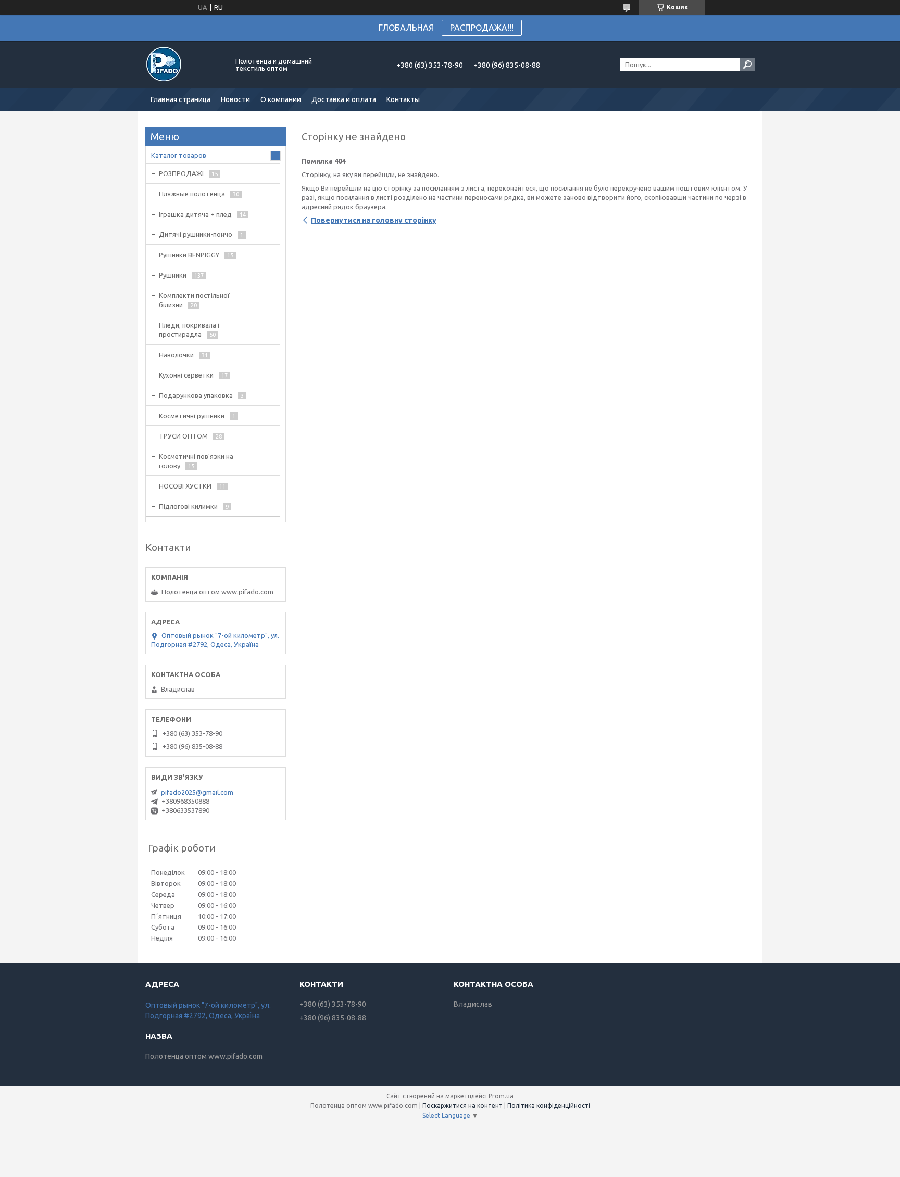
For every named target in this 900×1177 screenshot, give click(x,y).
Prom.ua (501, 1096)
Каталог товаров (178, 155)
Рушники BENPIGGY (189, 254)
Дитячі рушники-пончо (195, 234)
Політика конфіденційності (548, 1105)
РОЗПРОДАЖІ (181, 173)
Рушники (172, 275)
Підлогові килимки (188, 506)
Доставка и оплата (343, 99)
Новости (235, 99)
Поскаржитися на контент (462, 1105)
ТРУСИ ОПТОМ (183, 436)
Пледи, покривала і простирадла (189, 329)
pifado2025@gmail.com (197, 792)
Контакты (403, 99)
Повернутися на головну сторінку (373, 220)
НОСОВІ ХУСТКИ (185, 486)
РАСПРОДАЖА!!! (482, 27)
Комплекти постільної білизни (194, 300)
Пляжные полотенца (192, 193)
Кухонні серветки (186, 375)
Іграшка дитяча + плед (195, 214)
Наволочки (176, 354)
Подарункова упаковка (196, 395)
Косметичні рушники (191, 415)
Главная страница (180, 99)
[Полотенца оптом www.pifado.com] (184, 64)
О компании (280, 99)
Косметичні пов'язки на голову (196, 461)
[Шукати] (747, 64)
